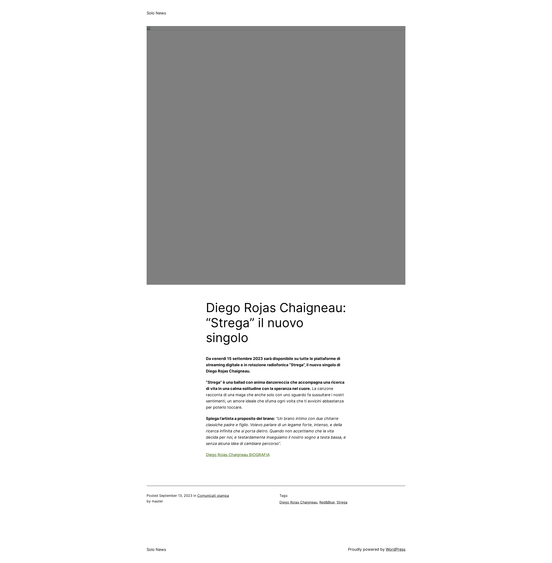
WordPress (395, 549)
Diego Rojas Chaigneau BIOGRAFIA (238, 454)
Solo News (156, 13)
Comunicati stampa (213, 495)
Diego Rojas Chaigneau (298, 502)
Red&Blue (327, 502)
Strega (342, 502)
